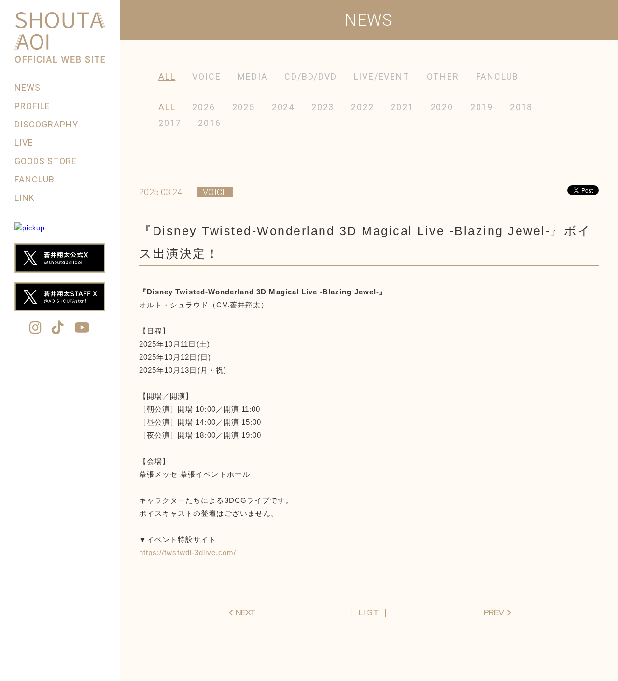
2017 (169, 123)
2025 (243, 107)
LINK (24, 198)
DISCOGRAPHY (46, 124)
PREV (493, 612)
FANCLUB (34, 179)
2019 (481, 107)
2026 (203, 107)
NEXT (244, 612)
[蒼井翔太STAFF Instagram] (35, 328)
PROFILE (32, 106)
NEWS (27, 88)
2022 (362, 107)
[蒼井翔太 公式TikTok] (58, 328)
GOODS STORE (45, 161)
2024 (283, 107)
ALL (166, 76)
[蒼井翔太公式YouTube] (82, 328)
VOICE (206, 76)
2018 (521, 107)
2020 (442, 107)
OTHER (443, 76)
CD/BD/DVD (310, 76)
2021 (402, 107)
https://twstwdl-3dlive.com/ (187, 552)
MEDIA (252, 76)
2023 (322, 107)
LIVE (23, 143)
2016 (209, 123)
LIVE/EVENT (382, 76)
